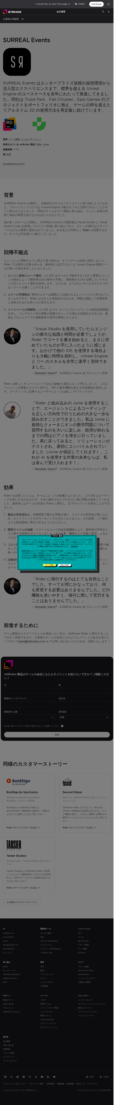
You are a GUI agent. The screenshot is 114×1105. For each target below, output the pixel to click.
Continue (96, 4)
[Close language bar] (108, 4)
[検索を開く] (103, 11)
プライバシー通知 (30, 555)
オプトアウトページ (70, 557)
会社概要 (61, 11)
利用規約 (41, 555)
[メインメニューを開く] (108, 11)
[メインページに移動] (12, 12)
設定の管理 (64, 565)
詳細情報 (74, 546)
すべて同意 (49, 565)
